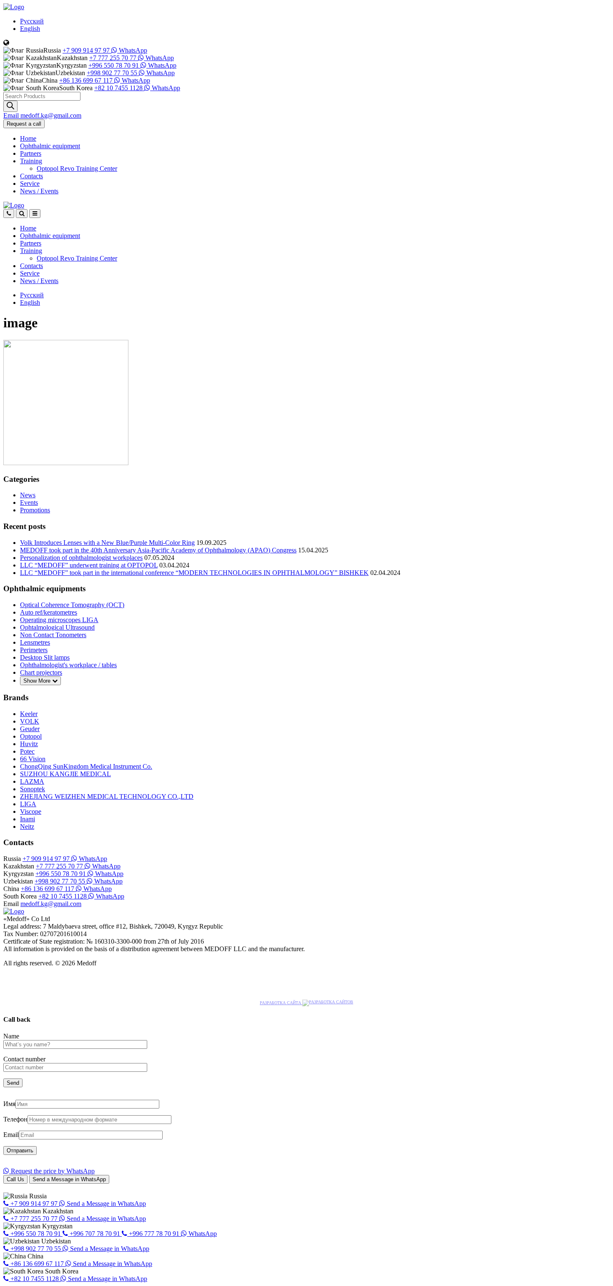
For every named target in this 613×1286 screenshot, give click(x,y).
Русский (32, 21)
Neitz (27, 826)
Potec (27, 751)
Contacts (31, 176)
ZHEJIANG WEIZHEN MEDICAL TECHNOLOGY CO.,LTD (106, 796)
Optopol (31, 736)
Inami (27, 819)
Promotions (35, 510)
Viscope (30, 811)
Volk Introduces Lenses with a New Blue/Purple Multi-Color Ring (107, 542)
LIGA (28, 804)
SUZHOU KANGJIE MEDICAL (65, 773)
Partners (30, 153)
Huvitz (29, 743)
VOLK (29, 721)
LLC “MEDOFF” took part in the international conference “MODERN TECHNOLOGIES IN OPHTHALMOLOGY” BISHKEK (194, 572)
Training (31, 161)
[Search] (10, 106)
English (30, 28)
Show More (37, 681)
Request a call (24, 124)
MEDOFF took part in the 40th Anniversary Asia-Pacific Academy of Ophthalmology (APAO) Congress (158, 550)
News (39, 191)
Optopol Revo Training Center (77, 168)
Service (30, 183)
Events (29, 502)
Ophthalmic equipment (50, 145)
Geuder (30, 728)
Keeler (29, 713)
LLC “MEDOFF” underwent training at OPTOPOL (89, 565)
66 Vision (32, 758)
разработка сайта (281, 1002)
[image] (65, 462)
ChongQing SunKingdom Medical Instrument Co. (86, 766)
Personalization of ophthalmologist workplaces (81, 557)
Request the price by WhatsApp (52, 1171)
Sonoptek (32, 788)
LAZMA (32, 781)
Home (28, 138)
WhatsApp (132, 50)
